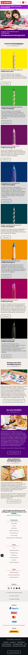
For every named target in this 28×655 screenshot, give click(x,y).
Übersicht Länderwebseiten (14, 575)
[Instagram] (8, 588)
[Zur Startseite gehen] (7, 2)
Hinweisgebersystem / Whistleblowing (14, 537)
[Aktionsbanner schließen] (27, 6)
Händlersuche (14, 555)
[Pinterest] (19, 588)
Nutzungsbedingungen (18, 644)
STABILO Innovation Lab (14, 530)
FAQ (14, 548)
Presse (14, 525)
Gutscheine (14, 560)
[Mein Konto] (20, 2)
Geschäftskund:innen (14, 557)
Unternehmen (14, 528)
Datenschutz (13, 642)
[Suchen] (18, 2)
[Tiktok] (14, 588)
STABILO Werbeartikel (14, 562)
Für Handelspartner (14, 533)
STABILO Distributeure (14, 577)
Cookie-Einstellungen (6, 644)
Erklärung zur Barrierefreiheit (19, 646)
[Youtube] (16, 588)
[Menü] (26, 2)
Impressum (6, 642)
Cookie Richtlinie (21, 642)
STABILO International (14, 572)
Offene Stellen (14, 523)
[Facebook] (11, 588)
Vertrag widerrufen (14, 652)
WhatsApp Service (14, 552)
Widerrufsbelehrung (6, 646)
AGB (25, 644)
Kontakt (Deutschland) (14, 550)
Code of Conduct (14, 535)
